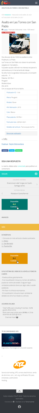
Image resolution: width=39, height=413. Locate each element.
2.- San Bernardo (7, 244)
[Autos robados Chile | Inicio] (7, 3)
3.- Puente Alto (7, 246)
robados (8, 15)
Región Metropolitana (16, 144)
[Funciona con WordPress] (13, 401)
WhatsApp (19, 150)
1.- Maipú (5, 241)
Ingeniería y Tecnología (9, 348)
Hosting (4, 380)
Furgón (5, 29)
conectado (21, 166)
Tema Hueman (29, 402)
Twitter (12, 150)
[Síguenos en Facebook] (36, 174)
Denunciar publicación (13, 133)
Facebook (5, 150)
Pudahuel (5, 144)
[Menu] (36, 2)
